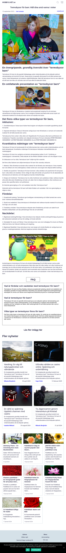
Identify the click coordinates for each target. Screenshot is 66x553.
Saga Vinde (39, 381)
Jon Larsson (20, 11)
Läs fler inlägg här (33, 330)
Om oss (45, 540)
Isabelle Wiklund (9, 425)
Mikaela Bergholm (9, 381)
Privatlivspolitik (36, 549)
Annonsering (45, 537)
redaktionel (60, 11)
